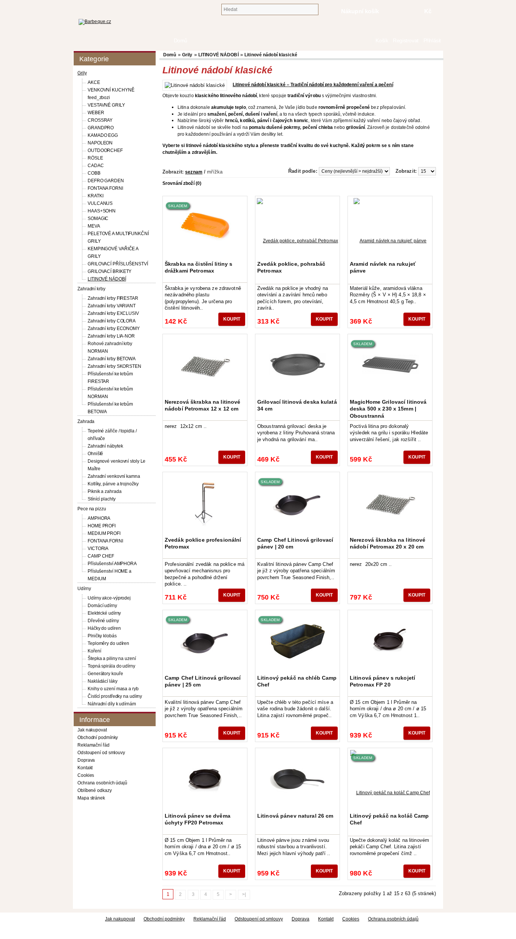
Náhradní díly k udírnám (112, 704)
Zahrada (85, 421)
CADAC (96, 165)
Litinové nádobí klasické (270, 54)
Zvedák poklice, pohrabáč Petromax (291, 267)
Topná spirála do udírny (111, 666)
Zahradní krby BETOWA (112, 358)
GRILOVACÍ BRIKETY (109, 271)
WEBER (96, 112)
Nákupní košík (360, 11)
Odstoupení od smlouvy (101, 752)
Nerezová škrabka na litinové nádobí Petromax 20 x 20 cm (387, 543)
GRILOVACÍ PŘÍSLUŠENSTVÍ (118, 264)
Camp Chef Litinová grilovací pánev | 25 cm (203, 681)
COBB (94, 173)
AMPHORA (99, 518)
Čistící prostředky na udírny (115, 696)
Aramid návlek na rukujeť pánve (383, 267)
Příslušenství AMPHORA (112, 563)
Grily (82, 73)
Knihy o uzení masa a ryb (113, 688)
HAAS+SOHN (102, 211)
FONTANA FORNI (105, 188)
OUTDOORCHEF (105, 150)
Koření (94, 651)
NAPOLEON (100, 143)
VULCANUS (100, 203)
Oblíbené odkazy (94, 790)
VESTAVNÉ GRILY (106, 105)
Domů (369, 40)
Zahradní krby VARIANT (112, 305)
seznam (193, 172)
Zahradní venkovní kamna (114, 476)
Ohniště (95, 453)
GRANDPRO (101, 127)
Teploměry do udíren (108, 643)
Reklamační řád (93, 745)
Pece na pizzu (91, 508)
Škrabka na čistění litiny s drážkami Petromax (198, 267)
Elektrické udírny (104, 613)
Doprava (86, 760)
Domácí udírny (102, 605)
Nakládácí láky (102, 681)
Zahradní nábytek (105, 446)
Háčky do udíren (104, 628)
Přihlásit (432, 40)
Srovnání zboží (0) (181, 183)
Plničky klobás (102, 635)
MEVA (94, 226)
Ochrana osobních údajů (102, 783)
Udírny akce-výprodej (109, 598)
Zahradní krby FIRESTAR (113, 298)
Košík (381, 40)
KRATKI (95, 195)
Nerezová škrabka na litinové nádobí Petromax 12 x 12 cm (202, 405)
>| (244, 894)
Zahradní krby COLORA (112, 321)
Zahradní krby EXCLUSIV (113, 313)
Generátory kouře (105, 673)
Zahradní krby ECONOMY (114, 328)
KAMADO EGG (103, 135)
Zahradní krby (91, 288)
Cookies (85, 775)
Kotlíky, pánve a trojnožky (113, 484)
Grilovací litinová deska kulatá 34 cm (297, 405)
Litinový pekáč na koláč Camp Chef (389, 819)
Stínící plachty (102, 499)
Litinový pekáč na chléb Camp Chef (297, 681)
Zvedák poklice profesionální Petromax (203, 543)
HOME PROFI (102, 525)
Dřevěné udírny (103, 620)
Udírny (84, 588)
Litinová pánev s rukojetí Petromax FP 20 (382, 681)
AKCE (94, 82)
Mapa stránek (91, 798)
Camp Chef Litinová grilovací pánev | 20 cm (295, 543)
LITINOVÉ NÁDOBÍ (107, 279)
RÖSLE (95, 158)
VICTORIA (98, 548)
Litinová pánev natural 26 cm (295, 816)
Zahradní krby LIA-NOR (111, 336)
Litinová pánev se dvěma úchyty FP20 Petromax (197, 819)
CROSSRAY (100, 120)
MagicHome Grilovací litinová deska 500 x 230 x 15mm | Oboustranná (388, 408)
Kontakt (85, 767)
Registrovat (405, 40)
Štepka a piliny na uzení (112, 658)
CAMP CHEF (101, 556)
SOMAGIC (98, 218)
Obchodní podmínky (97, 737)
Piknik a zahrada (104, 491)
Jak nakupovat (92, 730)
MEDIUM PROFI (104, 533)
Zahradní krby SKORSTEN (114, 366)
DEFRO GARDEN (106, 180)
